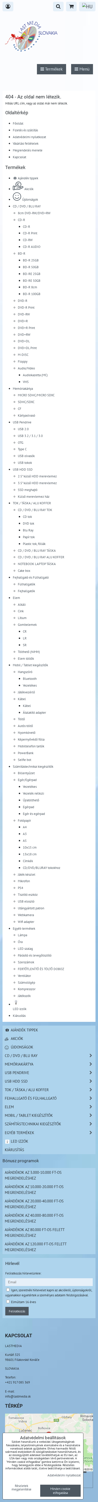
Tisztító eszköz (28, 894)
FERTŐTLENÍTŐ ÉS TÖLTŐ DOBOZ (41, 969)
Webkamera (26, 915)
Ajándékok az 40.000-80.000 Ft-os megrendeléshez (34, 1218)
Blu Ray (28, 530)
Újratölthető (31, 800)
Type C (22, 449)
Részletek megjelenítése (21, 1487)
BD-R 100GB (31, 294)
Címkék (28, 861)
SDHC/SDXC (26, 402)
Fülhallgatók (26, 584)
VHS (26, 381)
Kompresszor (26, 989)
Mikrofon (24, 881)
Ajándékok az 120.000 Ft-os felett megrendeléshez (35, 1246)
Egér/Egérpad (27, 779)
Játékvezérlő (26, 692)
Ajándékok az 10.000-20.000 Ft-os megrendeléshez (34, 1189)
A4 (25, 827)
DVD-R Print (26, 307)
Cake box (24, 570)
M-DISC (23, 354)
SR (25, 645)
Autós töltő (25, 726)
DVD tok (28, 523)
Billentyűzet (26, 773)
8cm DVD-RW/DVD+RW (34, 213)
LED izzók (19, 1141)
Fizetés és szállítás (25, 130)
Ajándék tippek (27, 178)
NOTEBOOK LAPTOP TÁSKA (37, 564)
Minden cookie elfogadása (60, 1491)
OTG (20, 442)
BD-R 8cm (30, 287)
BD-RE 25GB (31, 273)
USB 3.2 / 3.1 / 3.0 (30, 435)
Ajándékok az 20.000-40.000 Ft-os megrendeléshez (34, 1203)
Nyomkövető (26, 732)
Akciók (28, 189)
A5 (25, 840)
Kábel (22, 699)
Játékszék (24, 995)
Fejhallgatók (26, 591)
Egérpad (28, 807)
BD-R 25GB (31, 260)
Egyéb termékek (24, 928)
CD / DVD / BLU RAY (27, 206)
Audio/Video (26, 368)
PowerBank (25, 753)
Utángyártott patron (31, 908)
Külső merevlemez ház (34, 496)
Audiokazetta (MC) (35, 375)
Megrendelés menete (27, 150)
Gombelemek (27, 624)
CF (19, 408)
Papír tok (29, 537)
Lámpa (22, 935)
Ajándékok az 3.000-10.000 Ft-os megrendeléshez (33, 1175)
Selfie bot (24, 759)
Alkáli (22, 604)
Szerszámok (26, 962)
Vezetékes (30, 685)
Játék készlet (26, 874)
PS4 (20, 887)
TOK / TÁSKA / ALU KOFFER (32, 503)
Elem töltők (26, 658)
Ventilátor (24, 975)
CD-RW (28, 240)
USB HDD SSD (23, 469)
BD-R (21, 253)
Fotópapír (24, 820)
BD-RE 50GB (31, 280)
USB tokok (25, 462)
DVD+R (23, 321)
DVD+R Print (26, 327)
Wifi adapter (26, 921)
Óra (20, 941)
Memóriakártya (23, 388)
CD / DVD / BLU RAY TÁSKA (37, 550)
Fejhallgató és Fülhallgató (31, 577)
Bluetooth (30, 678)
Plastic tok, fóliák (34, 543)
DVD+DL (24, 341)
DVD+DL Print (27, 348)
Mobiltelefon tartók (31, 746)
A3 (25, 833)
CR (25, 631)
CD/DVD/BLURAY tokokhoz (41, 867)
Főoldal (18, 123)
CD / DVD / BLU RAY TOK (35, 510)
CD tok (27, 516)
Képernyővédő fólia (31, 739)
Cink (21, 611)
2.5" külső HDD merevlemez (37, 476)
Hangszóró (25, 672)
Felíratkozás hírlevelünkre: (23, 1273)
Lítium (22, 618)
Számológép (26, 982)
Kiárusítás (19, 1015)
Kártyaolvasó (26, 415)
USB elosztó (26, 901)
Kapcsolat (19, 157)
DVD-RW (24, 314)
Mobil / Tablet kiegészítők (30, 665)
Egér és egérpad (34, 813)
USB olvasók (26, 456)
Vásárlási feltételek (25, 143)
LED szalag (25, 948)
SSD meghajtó (27, 489)
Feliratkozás (17, 1311)
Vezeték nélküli (33, 793)
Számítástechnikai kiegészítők (33, 766)
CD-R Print (30, 233)
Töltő (21, 719)
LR (25, 638)
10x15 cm (30, 847)
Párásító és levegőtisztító (35, 955)
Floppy (22, 361)
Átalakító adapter (34, 712)
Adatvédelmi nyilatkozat (29, 137)
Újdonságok (30, 199)
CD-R (21, 219)
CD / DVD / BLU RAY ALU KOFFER (41, 557)
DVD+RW (24, 334)
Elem (16, 597)
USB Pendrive (22, 422)
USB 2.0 (23, 429)
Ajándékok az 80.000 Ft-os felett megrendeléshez (35, 1232)
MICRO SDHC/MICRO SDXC (36, 395)
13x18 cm (30, 854)
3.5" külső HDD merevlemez (37, 483)
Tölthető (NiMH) (29, 651)
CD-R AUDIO (31, 246)
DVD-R (22, 300)
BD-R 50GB (31, 267)
